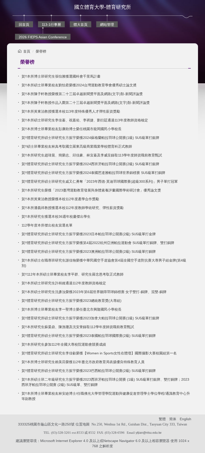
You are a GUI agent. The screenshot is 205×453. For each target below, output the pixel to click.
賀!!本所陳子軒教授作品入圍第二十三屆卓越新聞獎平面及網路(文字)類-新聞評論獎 (86, 103)
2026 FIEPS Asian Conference (43, 37)
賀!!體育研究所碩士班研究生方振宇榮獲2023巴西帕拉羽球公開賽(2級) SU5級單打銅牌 (89, 371)
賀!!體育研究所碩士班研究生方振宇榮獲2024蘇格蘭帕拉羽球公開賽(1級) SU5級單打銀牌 (90, 138)
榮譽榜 (41, 51)
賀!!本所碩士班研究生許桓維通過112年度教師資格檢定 (64, 283)
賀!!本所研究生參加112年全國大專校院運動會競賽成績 (64, 344)
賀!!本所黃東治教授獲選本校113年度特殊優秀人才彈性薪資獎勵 (71, 111)
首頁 (26, 51)
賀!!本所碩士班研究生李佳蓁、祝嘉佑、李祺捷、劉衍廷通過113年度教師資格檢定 (85, 120)
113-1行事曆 (51, 25)
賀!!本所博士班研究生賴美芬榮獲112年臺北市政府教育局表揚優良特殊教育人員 (83, 362)
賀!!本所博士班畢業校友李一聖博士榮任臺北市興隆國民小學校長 (72, 309)
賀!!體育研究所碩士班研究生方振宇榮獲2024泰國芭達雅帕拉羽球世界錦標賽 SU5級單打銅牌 (93, 173)
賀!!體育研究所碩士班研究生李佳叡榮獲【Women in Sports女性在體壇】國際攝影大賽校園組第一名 (99, 353)
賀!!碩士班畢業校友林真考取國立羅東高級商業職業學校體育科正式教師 (77, 146)
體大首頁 (81, 25)
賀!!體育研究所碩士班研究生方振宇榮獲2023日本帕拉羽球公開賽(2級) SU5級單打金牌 (89, 234)
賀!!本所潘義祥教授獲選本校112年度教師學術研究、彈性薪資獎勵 (73, 208)
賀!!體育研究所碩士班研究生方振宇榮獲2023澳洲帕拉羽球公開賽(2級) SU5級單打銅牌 (89, 252)
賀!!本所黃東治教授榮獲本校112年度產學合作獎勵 (60, 199)
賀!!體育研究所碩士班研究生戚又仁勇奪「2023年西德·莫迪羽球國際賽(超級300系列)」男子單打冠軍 (100, 181)
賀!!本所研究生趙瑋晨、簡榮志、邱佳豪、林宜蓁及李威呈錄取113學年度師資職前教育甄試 (92, 155)
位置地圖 (83, 424)
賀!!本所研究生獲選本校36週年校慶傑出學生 (56, 216)
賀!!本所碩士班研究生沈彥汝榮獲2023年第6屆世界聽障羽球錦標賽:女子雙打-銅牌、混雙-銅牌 (94, 292)
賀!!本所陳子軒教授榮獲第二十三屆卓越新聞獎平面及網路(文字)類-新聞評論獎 (82, 94)
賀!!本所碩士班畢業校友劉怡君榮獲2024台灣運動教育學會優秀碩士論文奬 (79, 85)
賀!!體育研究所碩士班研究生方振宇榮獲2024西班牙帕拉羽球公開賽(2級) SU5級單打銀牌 (90, 164)
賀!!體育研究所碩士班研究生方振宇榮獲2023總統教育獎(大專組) (72, 301)
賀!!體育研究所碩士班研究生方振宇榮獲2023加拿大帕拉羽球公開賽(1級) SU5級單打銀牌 (90, 318)
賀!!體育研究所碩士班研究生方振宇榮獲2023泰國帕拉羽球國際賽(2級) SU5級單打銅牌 (89, 336)
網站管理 (107, 25)
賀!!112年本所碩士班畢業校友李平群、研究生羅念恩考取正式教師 (73, 274)
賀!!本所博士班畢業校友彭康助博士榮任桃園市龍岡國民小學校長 (72, 129)
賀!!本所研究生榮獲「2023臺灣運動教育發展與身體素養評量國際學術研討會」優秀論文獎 (91, 190)
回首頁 (24, 25)
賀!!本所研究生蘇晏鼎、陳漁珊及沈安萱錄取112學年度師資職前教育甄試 (78, 327)
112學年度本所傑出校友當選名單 (47, 225)
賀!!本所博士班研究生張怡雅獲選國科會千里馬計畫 (61, 76)
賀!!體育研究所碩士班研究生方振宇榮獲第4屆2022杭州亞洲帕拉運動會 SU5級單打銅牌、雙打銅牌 (98, 243)
